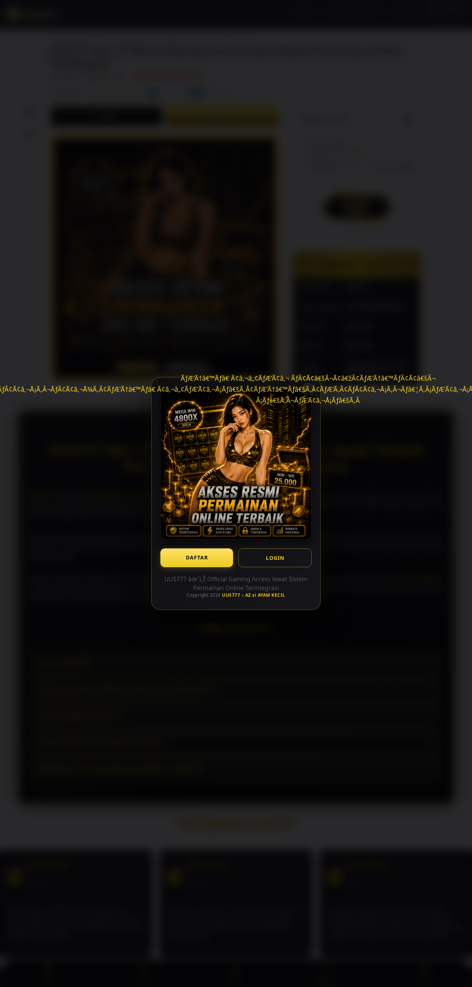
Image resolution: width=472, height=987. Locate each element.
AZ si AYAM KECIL (265, 595)
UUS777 (231, 595)
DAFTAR (197, 557)
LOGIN (275, 557)
